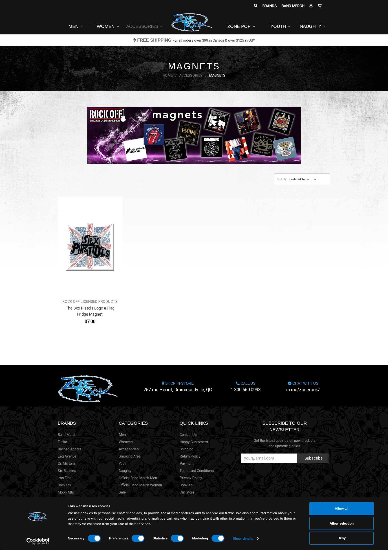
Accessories (142, 26)
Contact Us (188, 435)
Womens (126, 442)
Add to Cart (90, 254)
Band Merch (293, 6)
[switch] (138, 538)
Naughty (311, 26)
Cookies (186, 485)
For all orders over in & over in (196, 40)
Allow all (341, 508)
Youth (278, 26)
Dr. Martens (67, 463)
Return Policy (190, 456)
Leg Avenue (67, 456)
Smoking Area (130, 456)
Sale (122, 492)
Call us (246, 387)
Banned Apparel (70, 449)
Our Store (187, 492)
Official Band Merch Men (138, 478)
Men (74, 26)
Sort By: (282, 179)
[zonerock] (319, 6)
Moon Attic (66, 492)
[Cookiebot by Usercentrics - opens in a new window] (38, 541)
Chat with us (303, 387)
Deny (341, 538)
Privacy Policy (191, 478)
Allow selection (342, 523)
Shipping (186, 449)
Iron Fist (64, 478)
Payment (187, 463)
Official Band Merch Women (140, 485)
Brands (269, 6)
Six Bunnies (67, 471)
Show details (243, 538)
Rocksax (64, 485)
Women (106, 26)
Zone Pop (239, 26)
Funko (62, 442)
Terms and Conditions (197, 471)
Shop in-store (177, 387)
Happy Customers (194, 442)
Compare (89, 244)
